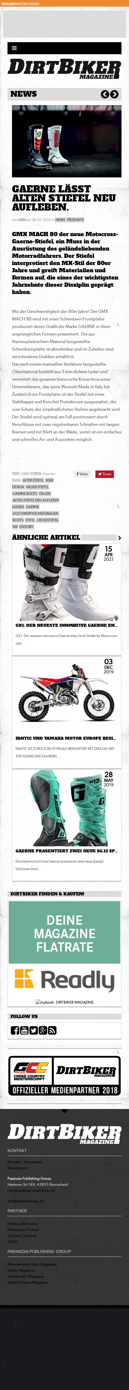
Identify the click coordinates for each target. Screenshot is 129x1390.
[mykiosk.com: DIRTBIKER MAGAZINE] (65, 1002)
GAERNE (32, 507)
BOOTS (18, 520)
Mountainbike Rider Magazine (32, 1264)
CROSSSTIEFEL (47, 520)
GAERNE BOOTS (25, 494)
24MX (13, 1241)
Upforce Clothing (22, 1235)
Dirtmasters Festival (23, 1229)
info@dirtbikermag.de (26, 1201)
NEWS (60, 220)
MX (15, 527)
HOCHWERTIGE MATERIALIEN (35, 513)
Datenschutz (18, 1168)
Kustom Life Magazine (26, 1276)
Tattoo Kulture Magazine (28, 1282)
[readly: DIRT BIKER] (64, 950)
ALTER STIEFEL (33, 480)
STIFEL (30, 520)
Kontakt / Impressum (25, 1162)
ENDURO (26, 527)
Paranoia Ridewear (23, 1223)
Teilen (83, 474)
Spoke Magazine (21, 1270)
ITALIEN (45, 494)
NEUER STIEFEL (37, 487)
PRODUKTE (75, 220)
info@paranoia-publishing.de (32, 1190)
